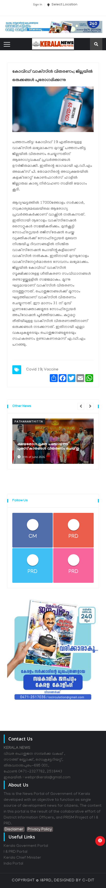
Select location (64, 5)
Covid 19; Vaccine (42, 370)
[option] (53, 441)
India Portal (13, 864)
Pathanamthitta (29, 421)
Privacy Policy (40, 829)
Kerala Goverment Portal (26, 846)
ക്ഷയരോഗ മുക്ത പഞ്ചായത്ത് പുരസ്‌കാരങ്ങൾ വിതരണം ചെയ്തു (48, 446)
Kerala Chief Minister (22, 858)
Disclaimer (14, 829)
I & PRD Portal (15, 852)
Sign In (37, 4)
